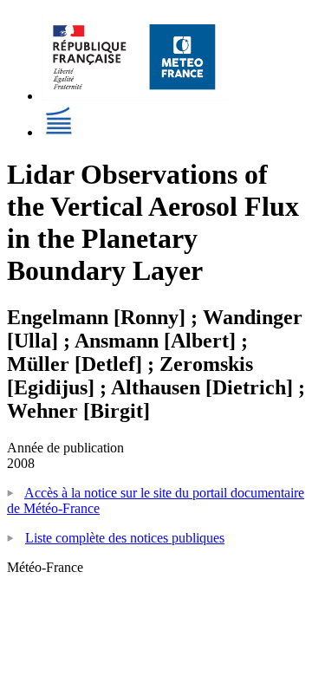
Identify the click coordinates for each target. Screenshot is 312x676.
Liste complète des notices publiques (124, 537)
